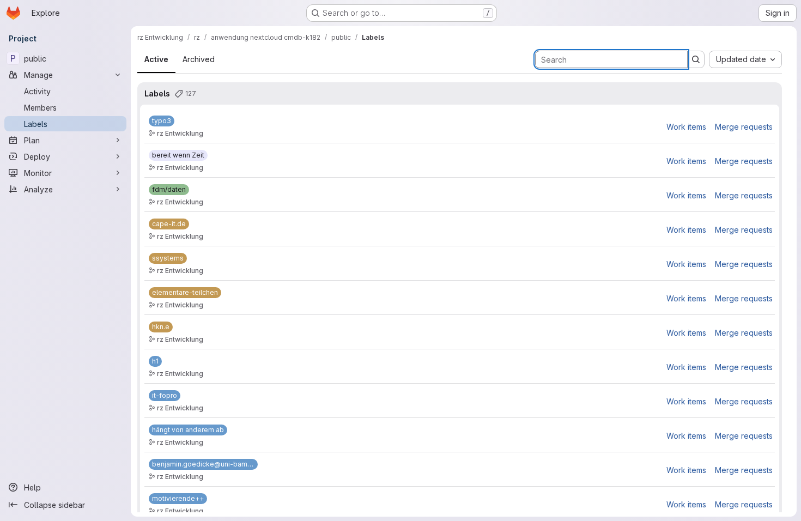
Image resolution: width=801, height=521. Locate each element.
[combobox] (745, 59)
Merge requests (744, 126)
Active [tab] (156, 59)
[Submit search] (696, 59)
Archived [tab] (199, 59)
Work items (686, 126)
